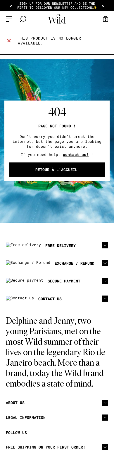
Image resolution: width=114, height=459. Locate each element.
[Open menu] (9, 19)
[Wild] (57, 19)
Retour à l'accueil (56, 169)
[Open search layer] (23, 19)
